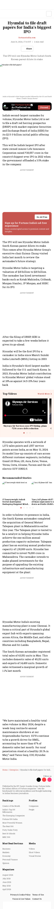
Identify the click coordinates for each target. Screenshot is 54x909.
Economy (6, 856)
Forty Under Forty (10, 830)
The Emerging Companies (13, 815)
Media (32, 843)
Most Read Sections (12, 843)
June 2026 (6, 882)
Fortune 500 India (10, 819)
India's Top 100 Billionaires (8, 810)
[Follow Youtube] (44, 780)
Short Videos (34, 852)
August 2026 (7, 875)
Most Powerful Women (12, 823)
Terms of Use (38, 894)
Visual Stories (35, 856)
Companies (34, 806)
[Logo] (9, 14)
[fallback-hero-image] (16, 489)
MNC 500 (6, 837)
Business (6, 849)
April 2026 (6, 889)
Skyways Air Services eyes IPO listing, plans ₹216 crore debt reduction (25, 427)
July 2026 (6, 878)
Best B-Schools (8, 833)
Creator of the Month (11, 806)
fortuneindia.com (27, 37)
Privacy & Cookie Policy (20, 894)
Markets (5, 852)
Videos (32, 849)
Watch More (44, 394)
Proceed (44, 107)
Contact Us (37, 899)
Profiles (33, 800)
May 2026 (6, 885)
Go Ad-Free (42, 217)
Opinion (5, 863)
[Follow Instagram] (49, 780)
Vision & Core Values (21, 899)
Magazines (8, 869)
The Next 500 (8, 826)
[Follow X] (39, 780)
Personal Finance (10, 859)
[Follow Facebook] (33, 780)
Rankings (7, 800)
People (31, 809)
